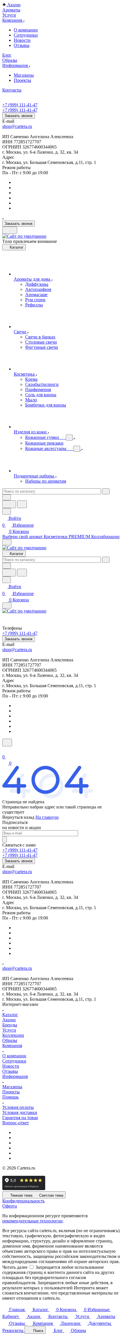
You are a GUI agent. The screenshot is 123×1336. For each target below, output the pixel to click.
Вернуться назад (18, 817)
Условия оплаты (18, 1107)
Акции (9, 1019)
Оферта (9, 1206)
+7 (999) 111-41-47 (19, 104)
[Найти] (22, 504)
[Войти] (4, 750)
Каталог (10, 1014)
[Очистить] (106, 491)
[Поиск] (7, 742)
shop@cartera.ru (17, 126)
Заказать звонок (19, 116)
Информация (15, 1076)
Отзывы (21, 45)
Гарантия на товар (20, 1117)
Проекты (22, 80)
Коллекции (13, 1035)
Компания (12, 1045)
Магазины (24, 75)
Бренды (9, 1024)
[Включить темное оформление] (9, 230)
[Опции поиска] (6, 497)
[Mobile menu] (6, 605)
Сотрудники (26, 35)
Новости (22, 40)
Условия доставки (19, 1112)
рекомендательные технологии (32, 1220)
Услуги (9, 1030)
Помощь (10, 1097)
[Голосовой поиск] (9, 504)
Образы (9, 1040)
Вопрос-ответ (15, 1122)
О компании (26, 29)
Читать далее (14, 1267)
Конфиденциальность (23, 1200)
